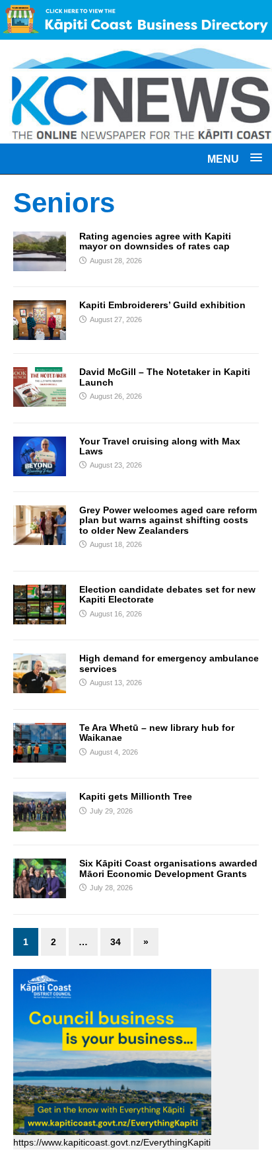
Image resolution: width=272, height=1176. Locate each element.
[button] (235, 158)
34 (115, 942)
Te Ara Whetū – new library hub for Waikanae (156, 732)
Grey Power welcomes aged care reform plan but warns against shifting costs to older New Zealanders (168, 520)
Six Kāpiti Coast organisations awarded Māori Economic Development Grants (168, 868)
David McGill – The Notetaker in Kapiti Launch (164, 376)
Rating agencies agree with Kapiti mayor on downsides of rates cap (155, 241)
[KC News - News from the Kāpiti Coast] (136, 135)
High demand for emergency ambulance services (169, 663)
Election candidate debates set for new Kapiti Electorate (167, 594)
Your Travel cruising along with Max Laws (159, 446)
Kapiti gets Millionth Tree (135, 796)
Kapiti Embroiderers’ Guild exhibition (162, 305)
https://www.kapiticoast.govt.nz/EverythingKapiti (112, 1142)
